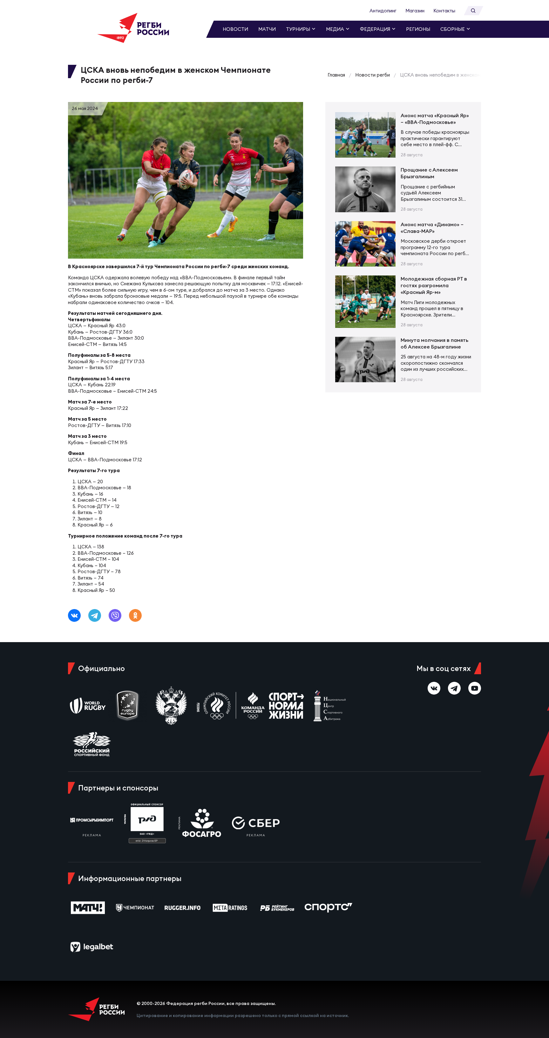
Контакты (444, 11)
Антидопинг (382, 11)
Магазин (414, 11)
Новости (235, 29)
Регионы (418, 29)
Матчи (267, 29)
